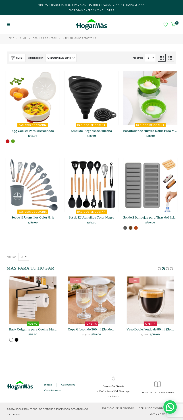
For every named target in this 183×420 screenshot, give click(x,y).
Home (48, 385)
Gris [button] (125, 228)
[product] (150, 185)
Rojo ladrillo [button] (136, 228)
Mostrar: (138, 57)
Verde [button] (13, 141)
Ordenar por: (35, 57)
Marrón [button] (131, 228)
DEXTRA (16, 414)
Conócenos (68, 385)
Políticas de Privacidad (118, 408)
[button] (8, 24)
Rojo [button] (8, 141)
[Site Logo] (91, 24)
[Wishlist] (165, 24)
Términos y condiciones (156, 408)
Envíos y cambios (162, 413)
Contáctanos (52, 390)
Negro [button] (17, 340)
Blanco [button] (11, 340)
